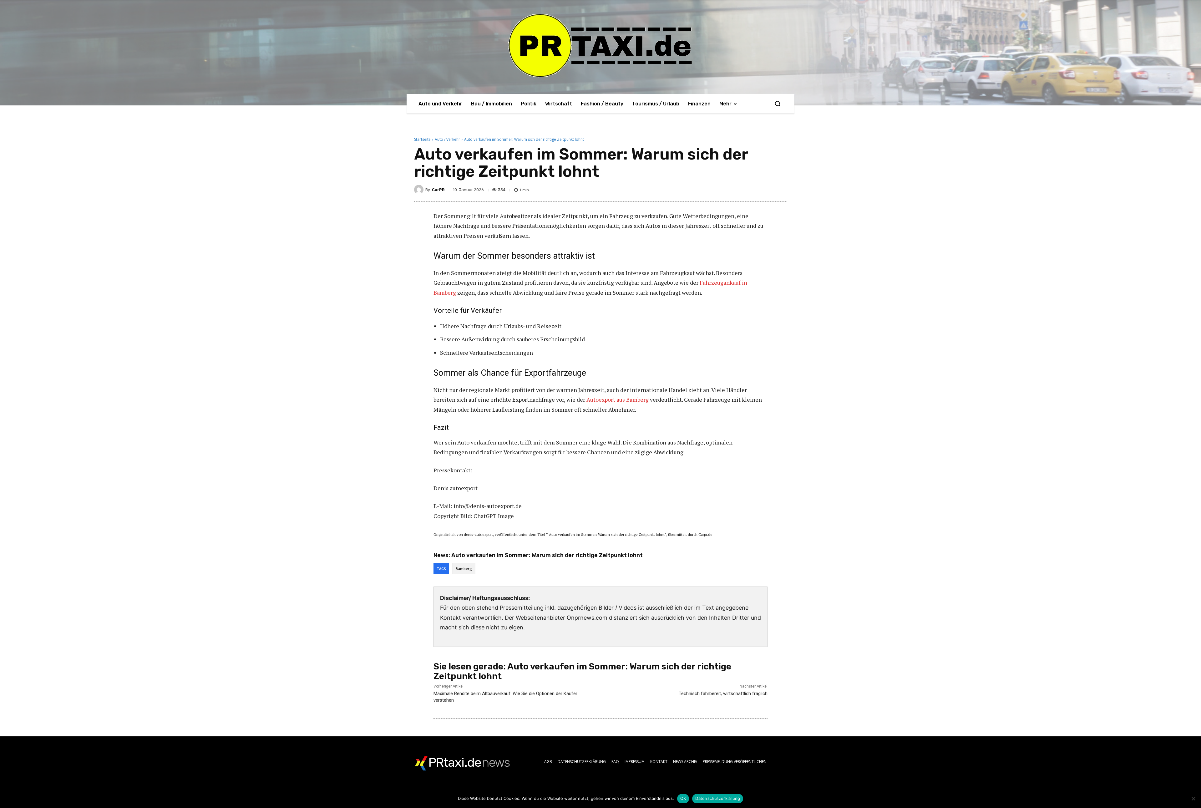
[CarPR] (419, 189)
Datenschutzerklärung (717, 798)
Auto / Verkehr (447, 139)
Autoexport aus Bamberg (617, 399)
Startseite (422, 139)
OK (683, 798)
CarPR (438, 190)
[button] (777, 103)
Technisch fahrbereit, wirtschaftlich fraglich (723, 693)
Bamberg (464, 568)
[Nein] (1193, 798)
